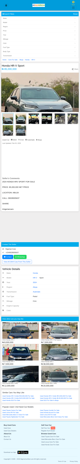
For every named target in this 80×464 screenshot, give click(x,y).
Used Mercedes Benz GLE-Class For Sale (54, 417)
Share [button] (76, 69)
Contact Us (7, 439)
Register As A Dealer (48, 431)
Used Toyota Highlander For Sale (13, 417)
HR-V (33, 60)
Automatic (36, 292)
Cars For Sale (13, 60)
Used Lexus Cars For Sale (50, 442)
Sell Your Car (48, 428)
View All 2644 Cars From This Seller (17, 262)
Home (4, 60)
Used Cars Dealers (10, 431)
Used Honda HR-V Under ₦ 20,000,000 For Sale (18, 398)
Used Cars (7, 428)
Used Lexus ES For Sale (48, 415)
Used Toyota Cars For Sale (50, 436)
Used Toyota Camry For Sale (11, 410)
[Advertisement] (40, 160)
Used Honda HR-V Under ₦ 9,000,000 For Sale (55, 396)
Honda (27, 60)
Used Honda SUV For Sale (11, 400)
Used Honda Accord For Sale (49, 412)
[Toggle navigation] (73, 8)
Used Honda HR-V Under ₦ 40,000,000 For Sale (56, 398)
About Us (7, 436)
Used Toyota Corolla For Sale (49, 410)
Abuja (21, 60)
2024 (35, 282)
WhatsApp (21, 257)
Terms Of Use (62, 461)
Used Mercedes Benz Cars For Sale (53, 439)
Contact (8, 257)
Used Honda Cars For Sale (50, 445)
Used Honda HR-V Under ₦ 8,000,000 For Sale (18, 396)
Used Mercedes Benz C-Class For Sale (15, 415)
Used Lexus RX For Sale (10, 412)
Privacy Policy (74, 461)
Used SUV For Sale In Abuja (49, 400)
